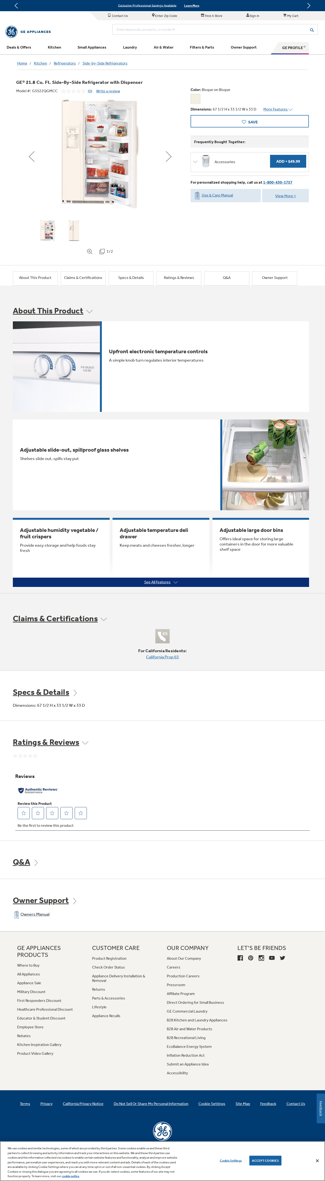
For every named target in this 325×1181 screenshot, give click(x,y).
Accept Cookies (265, 1160)
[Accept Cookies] (317, 1161)
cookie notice (70, 1176)
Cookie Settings (231, 1160)
